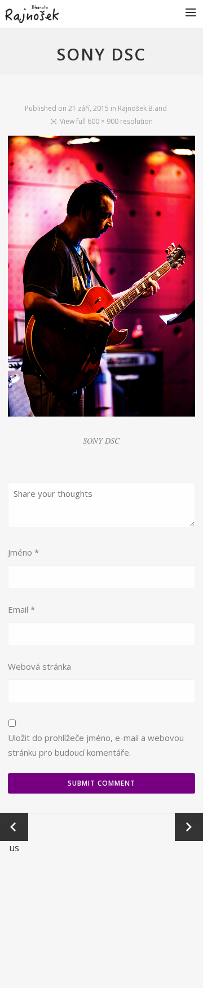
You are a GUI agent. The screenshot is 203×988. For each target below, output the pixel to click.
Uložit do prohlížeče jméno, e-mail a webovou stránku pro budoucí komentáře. (96, 745)
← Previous (14, 827)
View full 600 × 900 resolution (106, 121)
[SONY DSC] (101, 278)
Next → (189, 826)
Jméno (23, 552)
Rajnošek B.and (142, 108)
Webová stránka (39, 666)
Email (21, 609)
